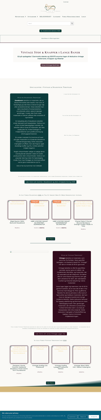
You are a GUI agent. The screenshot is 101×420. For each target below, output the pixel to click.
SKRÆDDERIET (45, 17)
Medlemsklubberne (54, 2)
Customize (72, 416)
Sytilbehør (32, 17)
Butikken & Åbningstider (50, 38)
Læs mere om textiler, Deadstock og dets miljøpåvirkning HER (50, 182)
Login (84, 17)
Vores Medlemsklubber (71, 17)
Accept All (94, 416)
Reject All (83, 416)
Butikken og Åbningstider (40, 2)
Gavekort (56, 17)
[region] (50, 415)
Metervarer (19, 17)
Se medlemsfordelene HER (50, 31)
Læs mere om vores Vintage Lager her (50, 334)
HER (39, 195)
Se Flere (50, 239)
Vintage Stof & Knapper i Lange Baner (50, 52)
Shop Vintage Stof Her (50, 65)
